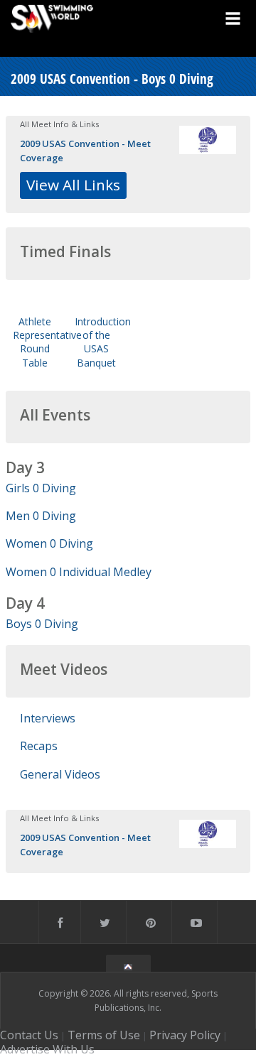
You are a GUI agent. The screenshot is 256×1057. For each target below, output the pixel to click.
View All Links (73, 185)
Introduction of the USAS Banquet (103, 342)
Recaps (39, 746)
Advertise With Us (47, 1049)
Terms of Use (104, 1035)
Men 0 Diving (41, 516)
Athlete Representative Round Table (47, 342)
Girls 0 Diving (41, 488)
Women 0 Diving (49, 543)
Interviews (47, 718)
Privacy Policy (184, 1035)
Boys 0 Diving (42, 624)
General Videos (60, 774)
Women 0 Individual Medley (78, 572)
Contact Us (29, 1035)
